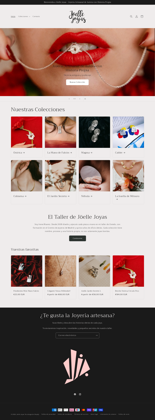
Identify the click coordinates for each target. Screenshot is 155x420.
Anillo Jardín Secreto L (91, 291)
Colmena (18, 196)
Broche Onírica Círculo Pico (127, 291)
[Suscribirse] (96, 335)
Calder (119, 152)
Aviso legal (94, 414)
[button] (24, 16)
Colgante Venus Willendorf (58, 291)
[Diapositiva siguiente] (79, 99)
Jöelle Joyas (20, 414)
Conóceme (77, 238)
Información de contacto (108, 414)
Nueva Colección (77, 82)
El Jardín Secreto (57, 196)
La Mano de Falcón (58, 152)
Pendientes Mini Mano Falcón (26, 291)
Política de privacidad (48, 414)
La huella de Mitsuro (127, 196)
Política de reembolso (65, 414)
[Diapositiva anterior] (69, 99)
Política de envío (124, 414)
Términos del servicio (81, 414)
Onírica (17, 152)
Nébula (85, 196)
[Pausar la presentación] (86, 99)
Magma (85, 152)
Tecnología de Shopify (32, 414)
